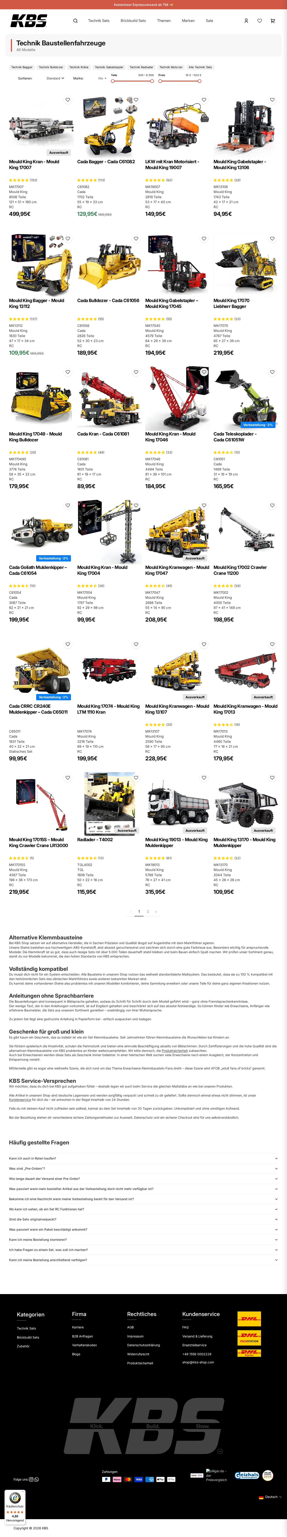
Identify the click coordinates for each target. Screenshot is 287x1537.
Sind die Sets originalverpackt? (32, 1219)
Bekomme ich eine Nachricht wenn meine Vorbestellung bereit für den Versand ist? (71, 1199)
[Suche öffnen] (75, 21)
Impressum (135, 1336)
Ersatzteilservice (194, 1345)
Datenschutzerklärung (143, 1345)
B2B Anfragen (82, 1336)
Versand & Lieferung (197, 1336)
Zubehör (23, 1346)
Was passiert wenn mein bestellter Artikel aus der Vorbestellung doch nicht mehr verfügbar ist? (81, 1189)
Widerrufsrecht (138, 1354)
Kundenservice (20, 1100)
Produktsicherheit (175, 1051)
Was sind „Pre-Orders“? (27, 1168)
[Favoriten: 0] (260, 21)
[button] (55, 78)
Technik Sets (26, 1328)
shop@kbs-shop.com (198, 1362)
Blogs (76, 1354)
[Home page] (28, 20)
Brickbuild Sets (28, 1337)
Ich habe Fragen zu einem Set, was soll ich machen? (48, 1250)
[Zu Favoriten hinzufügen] (68, 100)
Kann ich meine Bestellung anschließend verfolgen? (48, 1260)
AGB (130, 1327)
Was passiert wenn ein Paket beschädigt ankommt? (48, 1229)
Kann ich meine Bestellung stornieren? (38, 1239)
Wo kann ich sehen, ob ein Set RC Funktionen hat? (46, 1209)
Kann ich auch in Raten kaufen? (32, 1158)
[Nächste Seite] (156, 911)
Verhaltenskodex (84, 1345)
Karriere (78, 1327)
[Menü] (23, 1492)
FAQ (185, 1327)
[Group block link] (207, 1347)
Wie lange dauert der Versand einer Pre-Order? (44, 1179)
